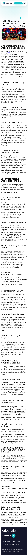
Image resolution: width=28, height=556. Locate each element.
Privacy (9, 551)
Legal (18, 551)
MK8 (8, 53)
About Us (5, 551)
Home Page (6, 541)
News (13, 541)
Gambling (4, 17)
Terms (14, 551)
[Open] (24, 3)
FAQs (18, 541)
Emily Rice (24, 17)
